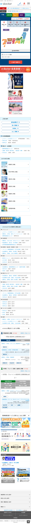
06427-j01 (4, 268)
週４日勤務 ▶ (15, 125)
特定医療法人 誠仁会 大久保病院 (10, 242)
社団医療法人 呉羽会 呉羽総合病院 (10, 349)
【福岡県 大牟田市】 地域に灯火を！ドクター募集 (10, 464)
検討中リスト (20, 4)
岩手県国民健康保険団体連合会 (9, 244)
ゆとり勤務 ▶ (15, 131)
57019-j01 (4, 152)
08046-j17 (4, 142)
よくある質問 (23, 479)
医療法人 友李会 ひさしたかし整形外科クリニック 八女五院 (15, 343)
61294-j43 (4, 262)
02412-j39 (4, 288)
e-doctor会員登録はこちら (15, 69)
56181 (3, 314)
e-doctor (6, 4)
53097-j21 (4, 305)
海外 (6, 30)
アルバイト (15, 15)
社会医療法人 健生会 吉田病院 (9, 275)
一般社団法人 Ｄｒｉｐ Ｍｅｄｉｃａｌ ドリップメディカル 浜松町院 (15, 400)
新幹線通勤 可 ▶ (15, 122)
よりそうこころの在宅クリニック (9, 138)
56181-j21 (4, 310)
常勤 (3, 14)
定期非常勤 (9, 15)
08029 (3, 270)
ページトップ (27, 521)
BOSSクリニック (6, 258)
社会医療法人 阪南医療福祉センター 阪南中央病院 (13, 267)
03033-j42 (4, 297)
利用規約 (15, 517)
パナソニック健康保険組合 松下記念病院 (11, 249)
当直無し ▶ (15, 128)
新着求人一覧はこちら (25, 333)
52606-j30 (4, 301)
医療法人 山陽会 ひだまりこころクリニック (12, 319)
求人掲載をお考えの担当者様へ (8, 478)
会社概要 (23, 512)
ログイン (24, 4)
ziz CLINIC (4, 260)
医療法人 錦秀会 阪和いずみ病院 (10, 279)
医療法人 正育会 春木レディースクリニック (12, 233)
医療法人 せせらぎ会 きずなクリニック (11, 240)
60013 (3, 312)
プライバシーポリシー (8, 515)
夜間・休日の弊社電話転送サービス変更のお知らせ (18, 8)
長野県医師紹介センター (7, 148)
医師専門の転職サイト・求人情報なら (15, 510)
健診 (21, 15)
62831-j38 (4, 140)
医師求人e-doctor (7, 512)
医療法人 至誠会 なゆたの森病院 (10, 253)
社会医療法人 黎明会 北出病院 (9, 251)
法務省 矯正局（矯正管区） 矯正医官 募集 (12, 150)
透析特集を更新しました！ (15, 11)
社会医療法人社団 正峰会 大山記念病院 (11, 277)
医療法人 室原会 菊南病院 (8, 357)
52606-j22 (4, 303)
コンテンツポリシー (23, 515)
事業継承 (28, 15)
